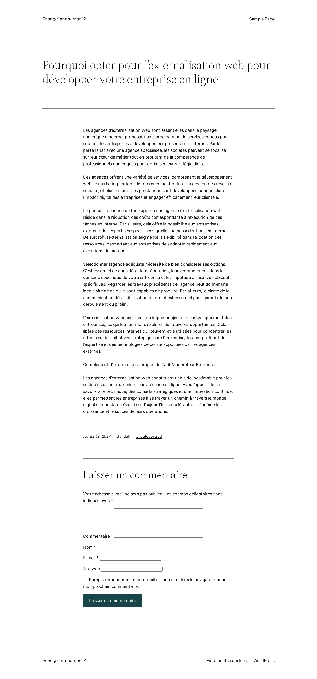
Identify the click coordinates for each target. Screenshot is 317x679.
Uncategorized (149, 436)
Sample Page (262, 19)
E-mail (91, 557)
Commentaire (98, 536)
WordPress (264, 660)
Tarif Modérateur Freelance (188, 364)
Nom (89, 547)
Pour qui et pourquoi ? (64, 19)
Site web (91, 568)
